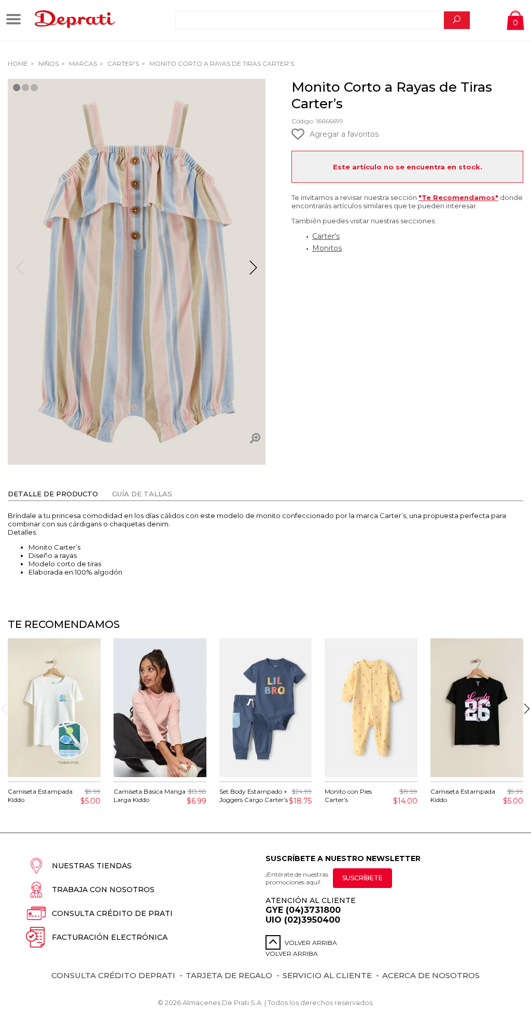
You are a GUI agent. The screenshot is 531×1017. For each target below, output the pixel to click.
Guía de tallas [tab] (142, 494)
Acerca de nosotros (431, 975)
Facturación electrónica (109, 937)
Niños (48, 63)
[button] (253, 272)
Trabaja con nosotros (103, 889)
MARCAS (82, 63)
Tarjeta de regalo (229, 975)
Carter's (122, 63)
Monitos (327, 248)
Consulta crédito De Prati (112, 913)
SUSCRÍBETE (362, 878)
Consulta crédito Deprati (113, 975)
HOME (18, 63)
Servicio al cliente (327, 975)
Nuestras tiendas (92, 865)
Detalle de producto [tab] (53, 494)
